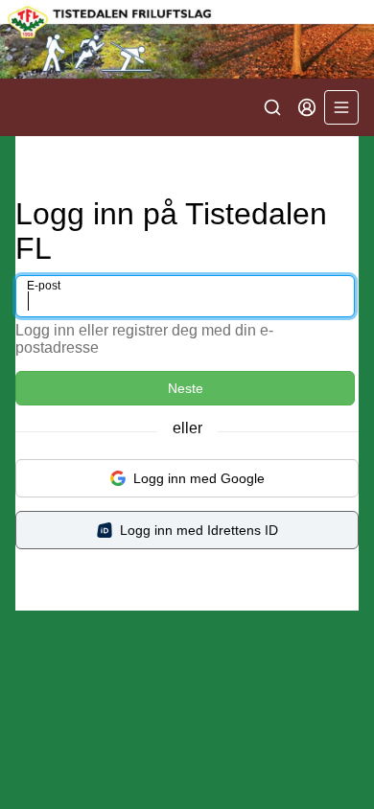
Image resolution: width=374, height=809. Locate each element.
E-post (43, 285)
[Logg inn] (307, 107)
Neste (185, 388)
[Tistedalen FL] (187, 39)
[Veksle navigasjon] (341, 107)
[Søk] (272, 107)
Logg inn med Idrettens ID (199, 530)
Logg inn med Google (199, 478)
